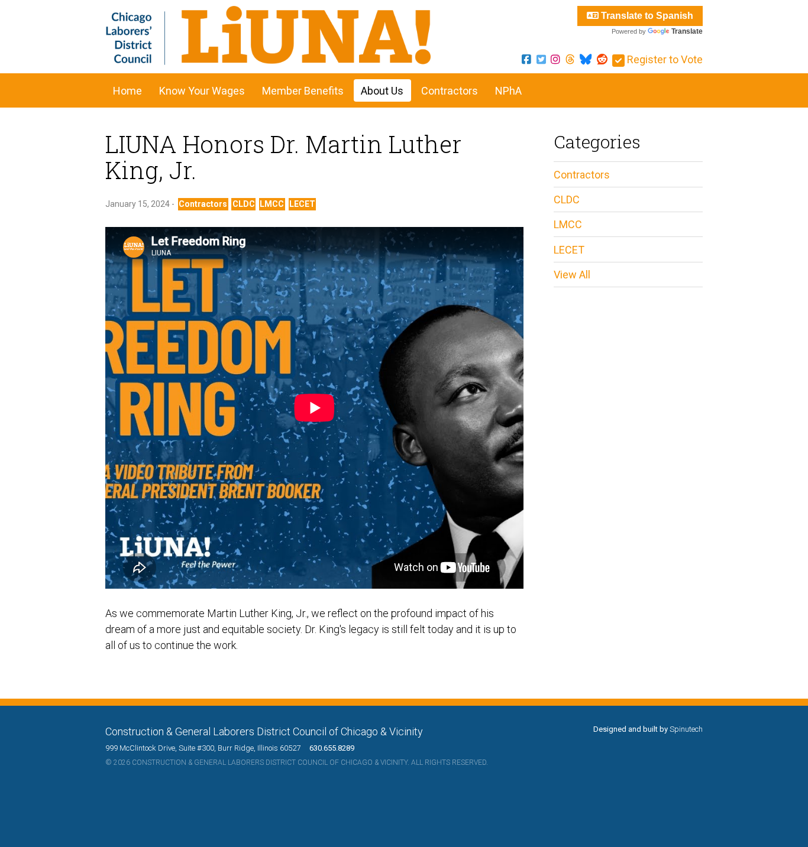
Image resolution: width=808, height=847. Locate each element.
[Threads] (570, 59)
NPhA (508, 91)
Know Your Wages (202, 91)
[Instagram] (555, 59)
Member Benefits (303, 91)
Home (127, 91)
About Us (382, 91)
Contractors (449, 91)
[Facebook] (526, 59)
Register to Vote (664, 59)
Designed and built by (648, 729)
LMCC (272, 204)
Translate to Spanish (646, 16)
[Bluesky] (586, 59)
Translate (687, 31)
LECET (302, 204)
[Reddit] (602, 59)
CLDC (243, 204)
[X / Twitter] (541, 59)
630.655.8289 (328, 748)
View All (572, 274)
